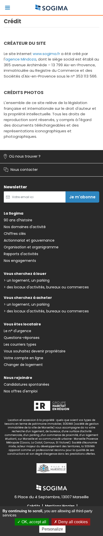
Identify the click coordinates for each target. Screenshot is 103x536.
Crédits (33, 505)
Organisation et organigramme (31, 247)
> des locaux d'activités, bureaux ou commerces (46, 287)
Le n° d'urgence (17, 330)
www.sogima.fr (46, 53)
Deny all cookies (72, 522)
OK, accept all (33, 522)
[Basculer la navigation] (7, 7)
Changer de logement (23, 364)
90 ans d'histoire (18, 220)
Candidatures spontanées (26, 384)
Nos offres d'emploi (21, 391)
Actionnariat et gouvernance (29, 240)
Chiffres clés (15, 233)
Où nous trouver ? (22, 156)
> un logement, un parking (27, 280)
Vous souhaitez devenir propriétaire (35, 351)
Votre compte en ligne (23, 357)
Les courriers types (20, 344)
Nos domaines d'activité (25, 226)
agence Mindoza (20, 59)
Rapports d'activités (21, 253)
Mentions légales (59, 505)
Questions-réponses (22, 337)
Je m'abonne (82, 197)
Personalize (52, 529)
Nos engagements (20, 260)
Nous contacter (21, 170)
